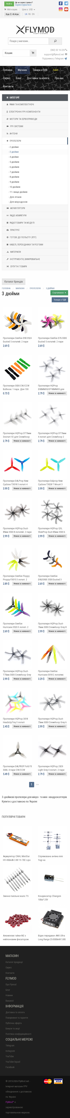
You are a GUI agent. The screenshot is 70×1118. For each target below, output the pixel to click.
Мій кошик (12, 9)
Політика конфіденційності (18, 1034)
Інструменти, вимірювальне (24, 259)
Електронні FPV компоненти (24, 111)
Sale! (55, 69)
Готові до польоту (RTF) (22, 237)
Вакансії (10, 1001)
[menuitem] (7, 70)
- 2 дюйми (14, 147)
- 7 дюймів (14, 172)
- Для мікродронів (18, 201)
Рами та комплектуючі (21, 104)
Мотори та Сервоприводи (23, 119)
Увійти (9, 4)
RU (29, 14)
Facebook (10, 1067)
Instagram (10, 1051)
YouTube (10, 1056)
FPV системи (16, 126)
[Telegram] (66, 3)
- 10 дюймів (14, 186)
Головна (7, 69)
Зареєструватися (23, 5)
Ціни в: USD (27, 9)
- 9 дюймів (14, 181)
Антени (13, 133)
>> (37, 784)
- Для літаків (15, 197)
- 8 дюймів (14, 176)
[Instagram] (61, 9)
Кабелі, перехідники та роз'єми (26, 244)
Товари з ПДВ (40, 69)
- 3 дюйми (14, 151)
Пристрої (14, 230)
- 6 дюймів (14, 167)
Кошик (9, 53)
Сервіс (6, 78)
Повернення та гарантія (17, 1017)
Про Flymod (11, 984)
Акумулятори (17, 208)
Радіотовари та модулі (22, 223)
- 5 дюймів (14, 161)
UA (26, 14)
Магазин (22, 69)
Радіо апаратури (18, 215)
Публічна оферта (14, 1023)
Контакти (8, 86)
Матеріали (15, 252)
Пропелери (15, 141)
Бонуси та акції (13, 1028)
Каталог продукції (14, 962)
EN (33, 14)
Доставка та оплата (38, 78)
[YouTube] (66, 9)
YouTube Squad (13, 1062)
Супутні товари (18, 266)
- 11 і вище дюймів (18, 192)
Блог (18, 78)
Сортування (58, 292)
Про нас (59, 78)
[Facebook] (61, 3)
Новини (9, 995)
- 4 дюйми (14, 156)
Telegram (10, 1045)
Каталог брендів (13, 281)
